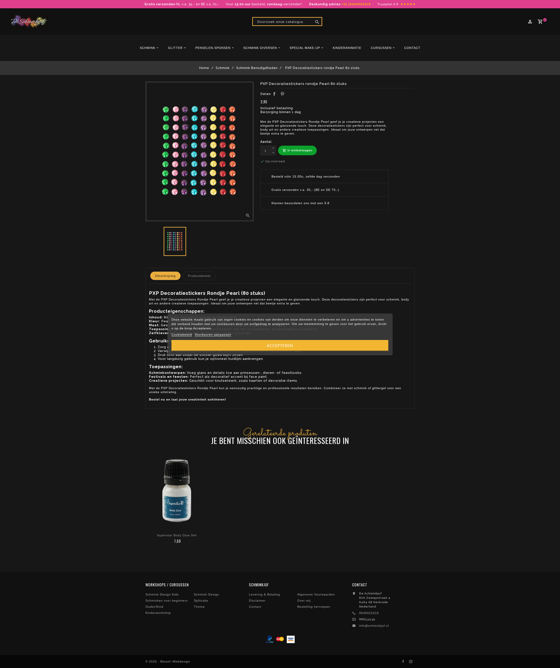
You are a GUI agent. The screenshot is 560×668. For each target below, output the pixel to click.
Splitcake (201, 600)
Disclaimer (257, 600)
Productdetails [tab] (199, 276)
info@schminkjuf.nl (374, 625)
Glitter (175, 48)
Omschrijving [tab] (165, 276)
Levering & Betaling (264, 594)
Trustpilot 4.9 (387, 4)
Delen (274, 93)
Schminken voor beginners (166, 600)
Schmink (147, 48)
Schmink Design (206, 594)
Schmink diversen (260, 48)
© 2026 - (152, 661)
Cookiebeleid (182, 334)
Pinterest (282, 93)
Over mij (304, 600)
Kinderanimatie (347, 48)
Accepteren (280, 345)
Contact (412, 48)
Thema (199, 606)
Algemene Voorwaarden (316, 594)
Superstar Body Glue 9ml (177, 535)
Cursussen (381, 48)
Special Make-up (305, 48)
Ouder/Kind (154, 606)
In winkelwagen (297, 150)
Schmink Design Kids (162, 594)
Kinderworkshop (158, 612)
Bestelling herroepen (313, 606)
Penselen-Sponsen (213, 48)
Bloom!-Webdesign (175, 661)
